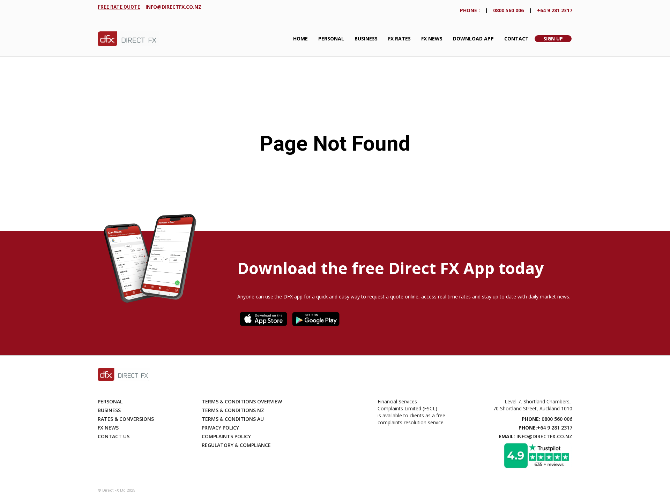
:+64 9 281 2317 (545, 427)
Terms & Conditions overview (242, 401)
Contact (516, 38)
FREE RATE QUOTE (119, 7)
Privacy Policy (220, 427)
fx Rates (399, 38)
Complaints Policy (226, 436)
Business (366, 38)
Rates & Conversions (126, 419)
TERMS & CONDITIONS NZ (233, 410)
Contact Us (113, 436)
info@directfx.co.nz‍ (173, 6)
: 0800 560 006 (547, 419)
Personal (331, 38)
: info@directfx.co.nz (535, 436)
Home (300, 38)
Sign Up (553, 38)
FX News (431, 38)
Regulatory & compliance (236, 445)
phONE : (470, 10)
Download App (473, 38)
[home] (128, 38)
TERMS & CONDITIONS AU (233, 419)
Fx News (108, 427)
